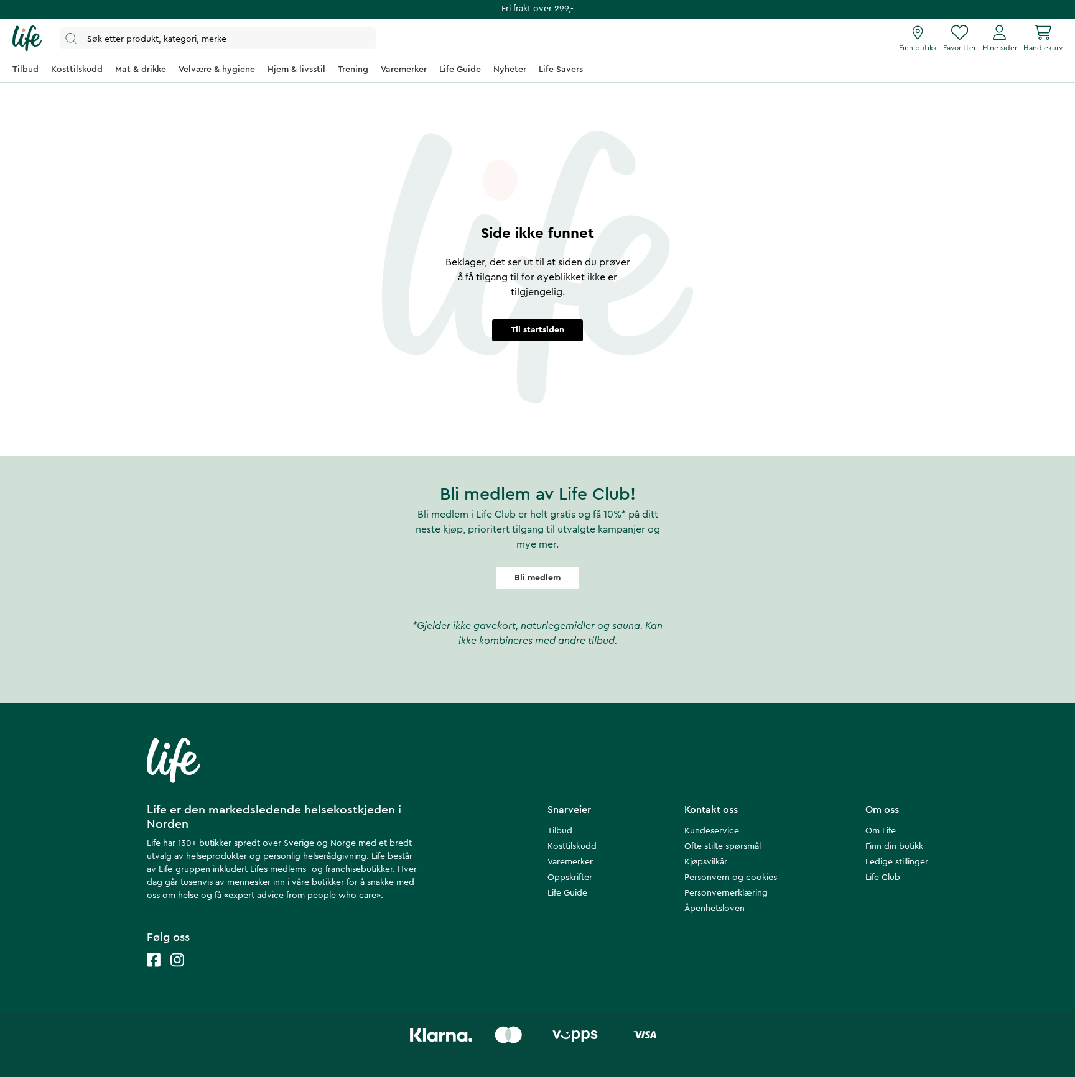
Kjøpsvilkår (705, 862)
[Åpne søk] (217, 38)
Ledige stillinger (896, 862)
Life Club (882, 877)
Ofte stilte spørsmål (722, 846)
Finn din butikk (894, 846)
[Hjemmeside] (27, 38)
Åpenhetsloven (714, 908)
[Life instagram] (177, 972)
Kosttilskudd (572, 846)
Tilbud (559, 831)
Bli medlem (537, 578)
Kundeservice (711, 831)
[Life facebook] (154, 972)
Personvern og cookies (730, 877)
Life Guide (567, 893)
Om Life (880, 831)
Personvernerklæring (726, 893)
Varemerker (570, 862)
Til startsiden (537, 330)
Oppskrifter (569, 877)
